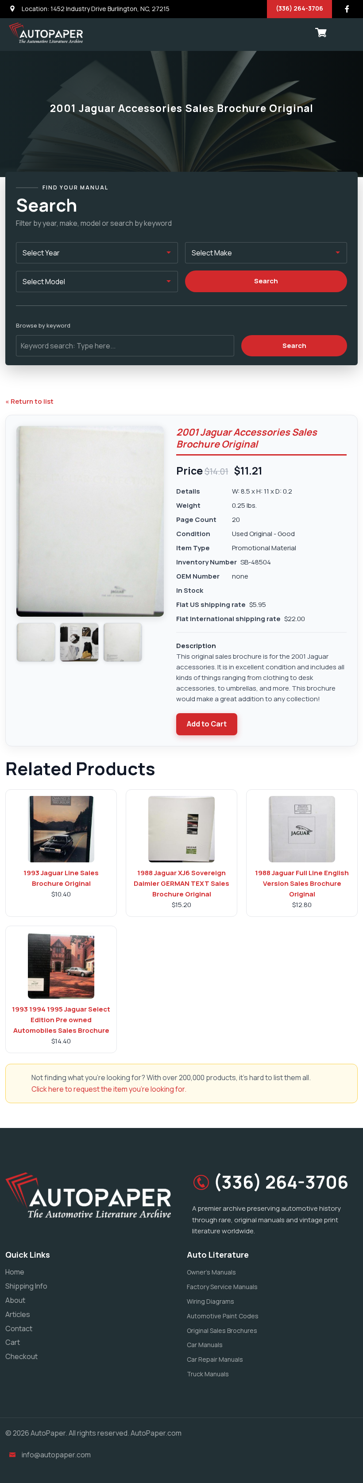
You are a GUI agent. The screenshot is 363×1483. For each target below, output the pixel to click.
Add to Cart (207, 724)
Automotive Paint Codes (223, 1316)
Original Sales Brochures (222, 1330)
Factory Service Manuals (222, 1286)
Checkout (21, 1356)
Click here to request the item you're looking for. (108, 1089)
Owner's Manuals (211, 1272)
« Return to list (29, 401)
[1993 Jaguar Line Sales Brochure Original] (61, 829)
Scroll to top (19, 743)
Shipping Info (26, 1286)
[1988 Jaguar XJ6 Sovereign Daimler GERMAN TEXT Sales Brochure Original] (181, 829)
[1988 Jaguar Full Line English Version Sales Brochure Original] (302, 829)
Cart (12, 1342)
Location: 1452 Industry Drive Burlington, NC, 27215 (95, 8)
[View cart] (320, 32)
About (15, 1300)
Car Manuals (205, 1344)
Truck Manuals (208, 1374)
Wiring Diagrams (210, 1301)
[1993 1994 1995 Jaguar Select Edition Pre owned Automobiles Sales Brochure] (61, 965)
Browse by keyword (43, 325)
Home (14, 1272)
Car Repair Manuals (215, 1359)
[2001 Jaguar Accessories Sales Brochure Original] (35, 642)
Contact (18, 1328)
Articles (17, 1314)
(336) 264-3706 (299, 8)
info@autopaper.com (56, 1455)
